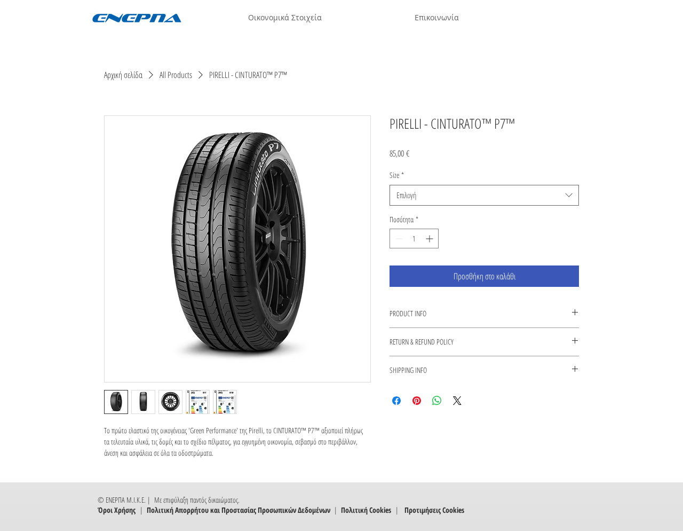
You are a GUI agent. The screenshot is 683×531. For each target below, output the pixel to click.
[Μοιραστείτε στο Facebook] (396, 400)
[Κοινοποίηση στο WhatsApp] (437, 400)
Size (397, 175)
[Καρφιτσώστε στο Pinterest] (416, 400)
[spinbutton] (414, 238)
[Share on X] (457, 400)
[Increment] (430, 238)
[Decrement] (397, 238)
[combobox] (484, 195)
